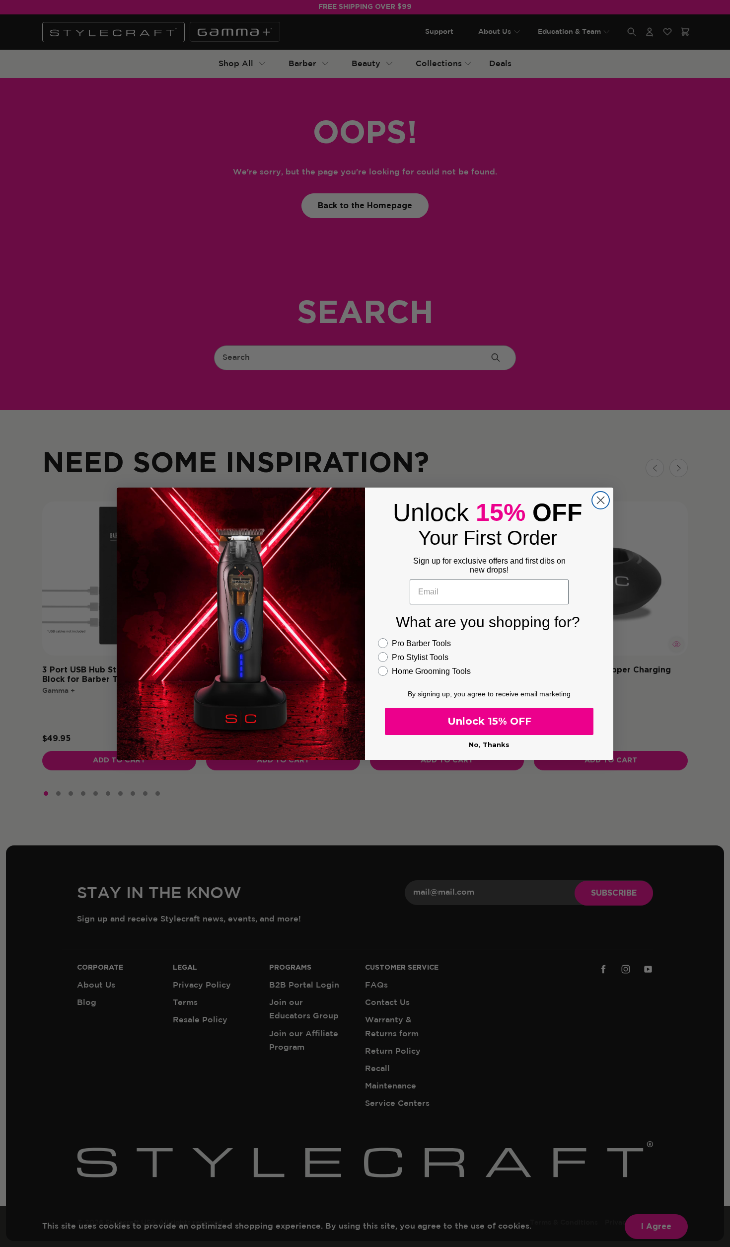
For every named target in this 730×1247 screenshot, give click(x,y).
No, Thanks (489, 744)
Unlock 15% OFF (489, 721)
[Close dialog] (600, 500)
